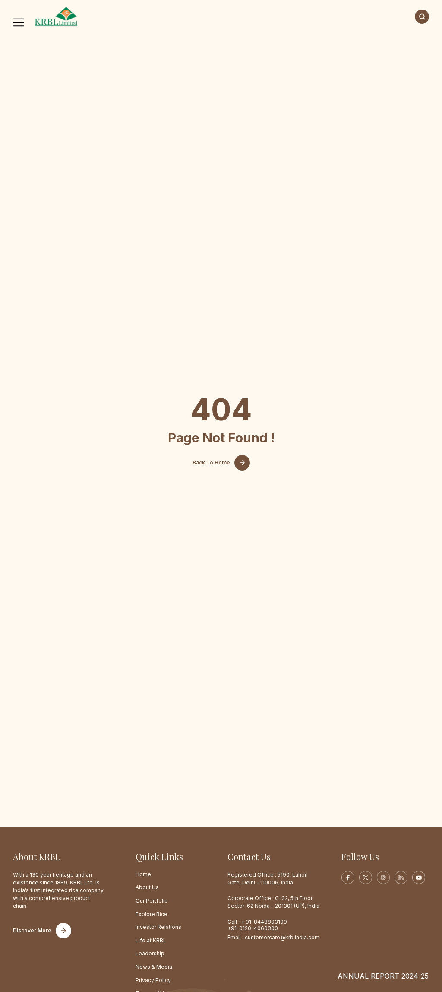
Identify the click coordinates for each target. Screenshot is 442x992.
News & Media (154, 966)
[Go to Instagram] (383, 877)
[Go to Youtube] (418, 877)
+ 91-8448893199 (264, 922)
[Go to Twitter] (365, 877)
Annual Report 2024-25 (383, 976)
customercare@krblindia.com (282, 937)
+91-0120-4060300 (252, 928)
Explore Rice (151, 914)
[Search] (422, 17)
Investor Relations (158, 927)
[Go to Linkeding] (401, 877)
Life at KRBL (151, 940)
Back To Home (211, 462)
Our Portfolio (152, 900)
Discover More (32, 930)
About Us (147, 887)
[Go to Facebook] (347, 877)
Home (143, 874)
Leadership (150, 953)
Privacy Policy (153, 980)
